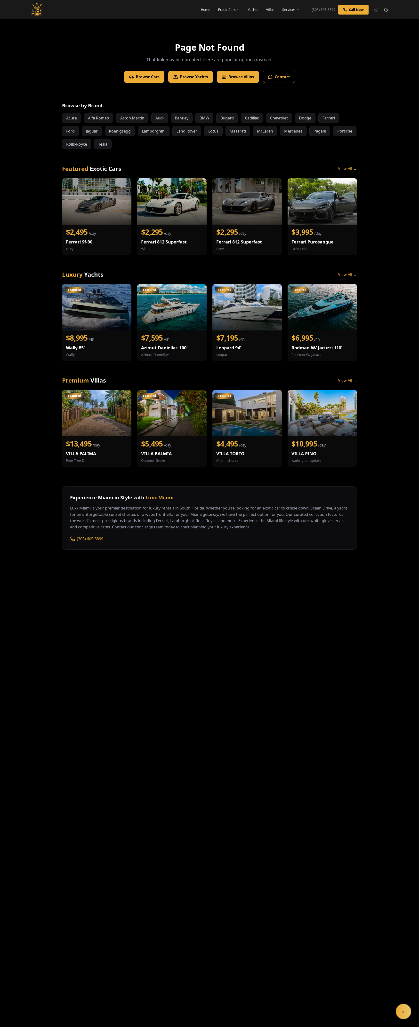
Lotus (213, 131)
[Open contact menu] (403, 1011)
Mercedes (293, 131)
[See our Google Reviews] (386, 10)
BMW (204, 118)
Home (205, 9)
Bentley (181, 118)
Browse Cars (148, 76)
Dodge (305, 118)
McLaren (265, 131)
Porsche (344, 131)
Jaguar (92, 131)
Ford (70, 131)
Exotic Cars (227, 9)
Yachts (253, 9)
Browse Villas (241, 76)
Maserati (238, 131)
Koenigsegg (120, 131)
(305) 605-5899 (90, 538)
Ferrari (328, 118)
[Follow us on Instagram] (376, 10)
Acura (71, 118)
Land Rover (187, 131)
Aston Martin (132, 118)
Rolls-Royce (76, 144)
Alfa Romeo (98, 118)
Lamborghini (153, 131)
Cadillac (252, 118)
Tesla (102, 144)
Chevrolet (279, 118)
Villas (270, 9)
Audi (159, 118)
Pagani (320, 131)
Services (289, 9)
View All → (347, 168)
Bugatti (227, 118)
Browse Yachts (194, 76)
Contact (282, 76)
